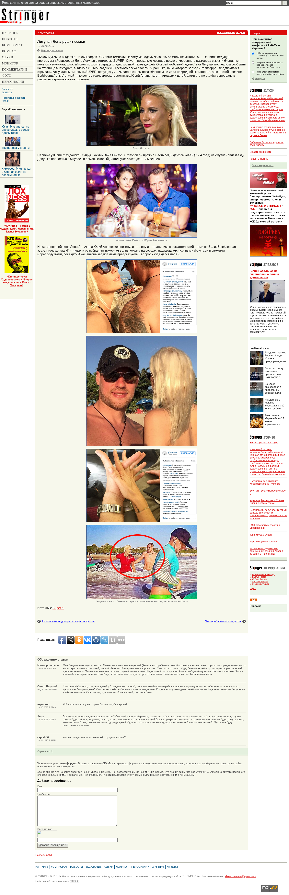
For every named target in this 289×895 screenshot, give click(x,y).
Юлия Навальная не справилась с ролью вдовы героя (264, 274)
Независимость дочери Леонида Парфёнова (68, 621)
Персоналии (140, 866)
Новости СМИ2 (44, 855)
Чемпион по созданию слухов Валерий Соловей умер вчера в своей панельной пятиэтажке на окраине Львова (268, 131)
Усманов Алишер (260, 584)
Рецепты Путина (259, 158)
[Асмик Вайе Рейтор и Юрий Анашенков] (141, 236)
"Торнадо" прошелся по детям (223, 621)
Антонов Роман (260, 581)
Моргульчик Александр (263, 574)
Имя (39, 786)
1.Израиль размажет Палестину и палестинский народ (270, 55)
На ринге (41, 866)
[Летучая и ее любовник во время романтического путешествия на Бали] (141, 598)
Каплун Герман (259, 577)
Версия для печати (52, 50)
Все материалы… (262, 165)
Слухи (108, 866)
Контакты (7, 92)
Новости (76, 866)
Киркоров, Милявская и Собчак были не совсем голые (267, 501)
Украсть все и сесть (260, 152)
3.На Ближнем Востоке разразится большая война (270, 73)
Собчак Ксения (259, 579)
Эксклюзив (94, 866)
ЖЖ (252, 208)
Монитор (122, 866)
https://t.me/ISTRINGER (265, 205)
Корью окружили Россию (263, 541)
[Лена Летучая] (141, 145)
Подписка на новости (14, 97)
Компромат (59, 866)
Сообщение (44, 794)
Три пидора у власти (261, 534)
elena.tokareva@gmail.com (240, 876)
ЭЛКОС (74, 881)
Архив (5, 100)
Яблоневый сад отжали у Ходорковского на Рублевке (265, 482)
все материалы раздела (231, 32)
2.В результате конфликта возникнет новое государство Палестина (270, 64)
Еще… (253, 588)
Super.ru (58, 608)
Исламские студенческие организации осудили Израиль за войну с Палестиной (267, 551)
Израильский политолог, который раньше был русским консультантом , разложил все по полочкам (268, 514)
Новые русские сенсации (264, 442)
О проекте (7, 89)
